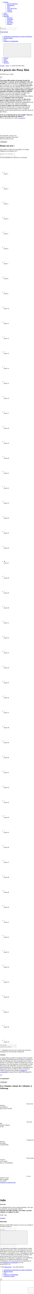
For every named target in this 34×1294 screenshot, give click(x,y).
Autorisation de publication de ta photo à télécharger (17, 36)
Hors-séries (10, 22)
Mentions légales (8, 38)
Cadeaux (9, 10)
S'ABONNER (4, 32)
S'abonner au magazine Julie (8, 1182)
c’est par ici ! (21, 118)
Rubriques (10, 18)
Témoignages (10, 5)
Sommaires (10, 19)
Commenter (4, 142)
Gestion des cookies (8, 1276)
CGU (5, 39)
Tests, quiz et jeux (12, 8)
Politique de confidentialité (10, 41)
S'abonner (2, 1218)
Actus (7, 65)
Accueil (2, 65)
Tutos (8, 7)
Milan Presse (8, 1267)
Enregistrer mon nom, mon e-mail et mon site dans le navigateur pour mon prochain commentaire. (15, 1050)
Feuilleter (9, 21)
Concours (9, 11)
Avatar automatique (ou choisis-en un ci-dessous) (13, 157)
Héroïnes (9, 24)
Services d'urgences (12, 3)
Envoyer (3, 1054)
